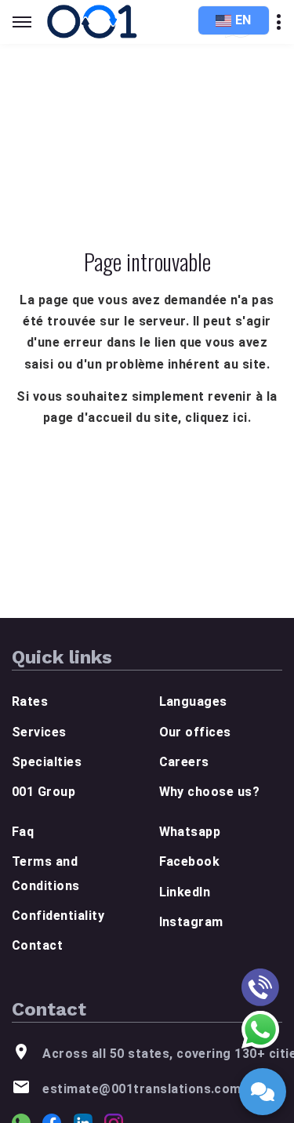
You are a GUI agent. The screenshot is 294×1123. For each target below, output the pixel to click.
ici (240, 417)
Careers (184, 761)
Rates (30, 701)
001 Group (43, 791)
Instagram (191, 921)
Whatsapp (190, 831)
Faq (23, 831)
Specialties (47, 761)
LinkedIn (185, 892)
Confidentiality (58, 915)
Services (39, 732)
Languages (193, 701)
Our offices (195, 732)
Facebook (189, 861)
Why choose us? (209, 791)
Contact (37, 945)
